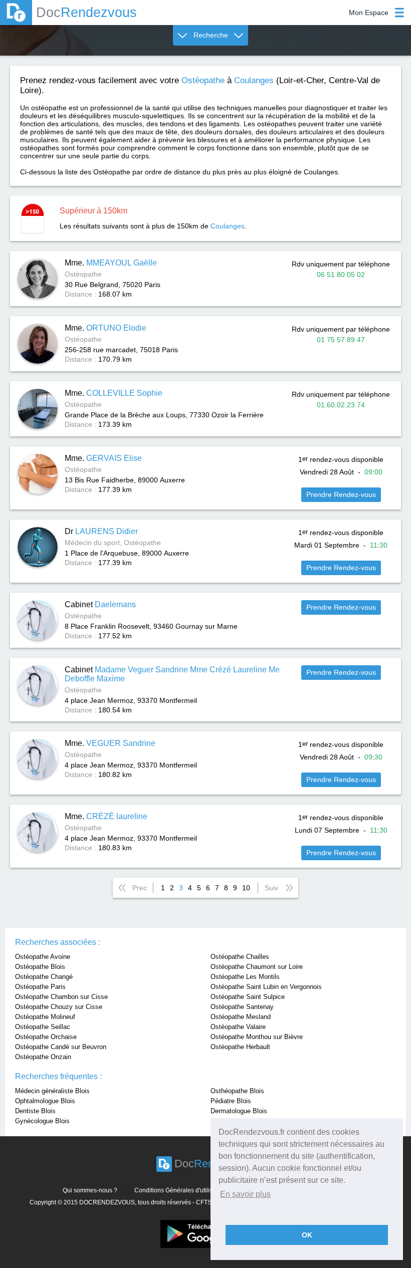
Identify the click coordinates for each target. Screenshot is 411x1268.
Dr (101, 531)
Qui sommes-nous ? (90, 1190)
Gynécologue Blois (42, 1121)
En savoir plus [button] (245, 1194)
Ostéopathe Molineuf (45, 1017)
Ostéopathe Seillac (42, 1027)
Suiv (271, 888)
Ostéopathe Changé (44, 976)
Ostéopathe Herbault (240, 1047)
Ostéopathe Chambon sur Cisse (61, 996)
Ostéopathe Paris (40, 986)
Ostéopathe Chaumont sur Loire (257, 966)
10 (246, 888)
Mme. (111, 263)
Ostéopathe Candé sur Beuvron (60, 1047)
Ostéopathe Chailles (240, 956)
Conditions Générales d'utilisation (180, 1190)
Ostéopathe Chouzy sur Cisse (58, 1006)
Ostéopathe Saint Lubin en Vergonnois (266, 986)
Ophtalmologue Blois (45, 1101)
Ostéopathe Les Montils (245, 976)
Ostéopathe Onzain (43, 1057)
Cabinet (100, 604)
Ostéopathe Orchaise (46, 1037)
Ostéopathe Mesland (241, 1017)
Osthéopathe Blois (237, 1091)
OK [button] (307, 1235)
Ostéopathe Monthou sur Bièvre (257, 1037)
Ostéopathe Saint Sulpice (248, 996)
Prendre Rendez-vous (341, 494)
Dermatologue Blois (239, 1111)
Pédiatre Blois (231, 1101)
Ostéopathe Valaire (238, 1027)
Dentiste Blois (35, 1111)
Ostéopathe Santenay (242, 1006)
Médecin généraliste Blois (52, 1091)
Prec (139, 888)
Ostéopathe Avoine (42, 956)
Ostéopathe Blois (40, 966)
